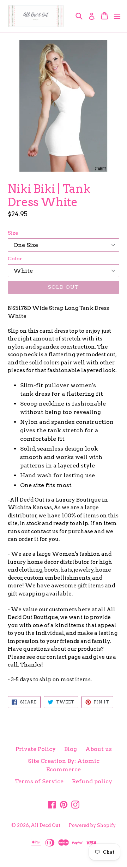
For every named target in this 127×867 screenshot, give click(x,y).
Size (13, 233)
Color (15, 258)
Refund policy (92, 781)
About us (98, 749)
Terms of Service (39, 781)
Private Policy (36, 749)
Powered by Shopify (92, 825)
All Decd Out (45, 825)
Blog (70, 749)
